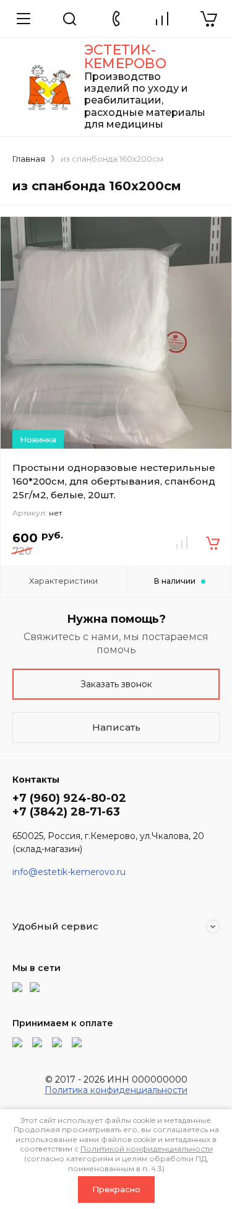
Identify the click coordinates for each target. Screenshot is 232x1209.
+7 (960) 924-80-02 (69, 798)
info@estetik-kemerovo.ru (69, 871)
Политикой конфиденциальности (146, 1148)
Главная (28, 159)
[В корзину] (212, 542)
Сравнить (181, 542)
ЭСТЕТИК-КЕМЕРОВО (125, 57)
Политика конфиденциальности (116, 1090)
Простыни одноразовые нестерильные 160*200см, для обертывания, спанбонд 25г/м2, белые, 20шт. (113, 481)
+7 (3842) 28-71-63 (66, 812)
